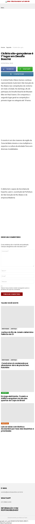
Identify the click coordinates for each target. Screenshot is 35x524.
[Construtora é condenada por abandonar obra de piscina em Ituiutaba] (17, 348)
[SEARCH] (32, 6)
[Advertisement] (17, 27)
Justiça (14, 329)
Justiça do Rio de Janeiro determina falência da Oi (17, 333)
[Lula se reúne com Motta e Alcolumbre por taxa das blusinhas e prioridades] (17, 412)
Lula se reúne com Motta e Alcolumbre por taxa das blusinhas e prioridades (17, 428)
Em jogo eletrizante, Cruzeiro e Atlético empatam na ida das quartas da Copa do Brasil (14, 398)
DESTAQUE (5, 329)
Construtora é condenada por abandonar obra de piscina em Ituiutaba (15, 365)
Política (5, 423)
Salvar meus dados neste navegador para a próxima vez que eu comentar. (15, 288)
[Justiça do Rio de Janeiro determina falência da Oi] (17, 317)
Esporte (5, 393)
